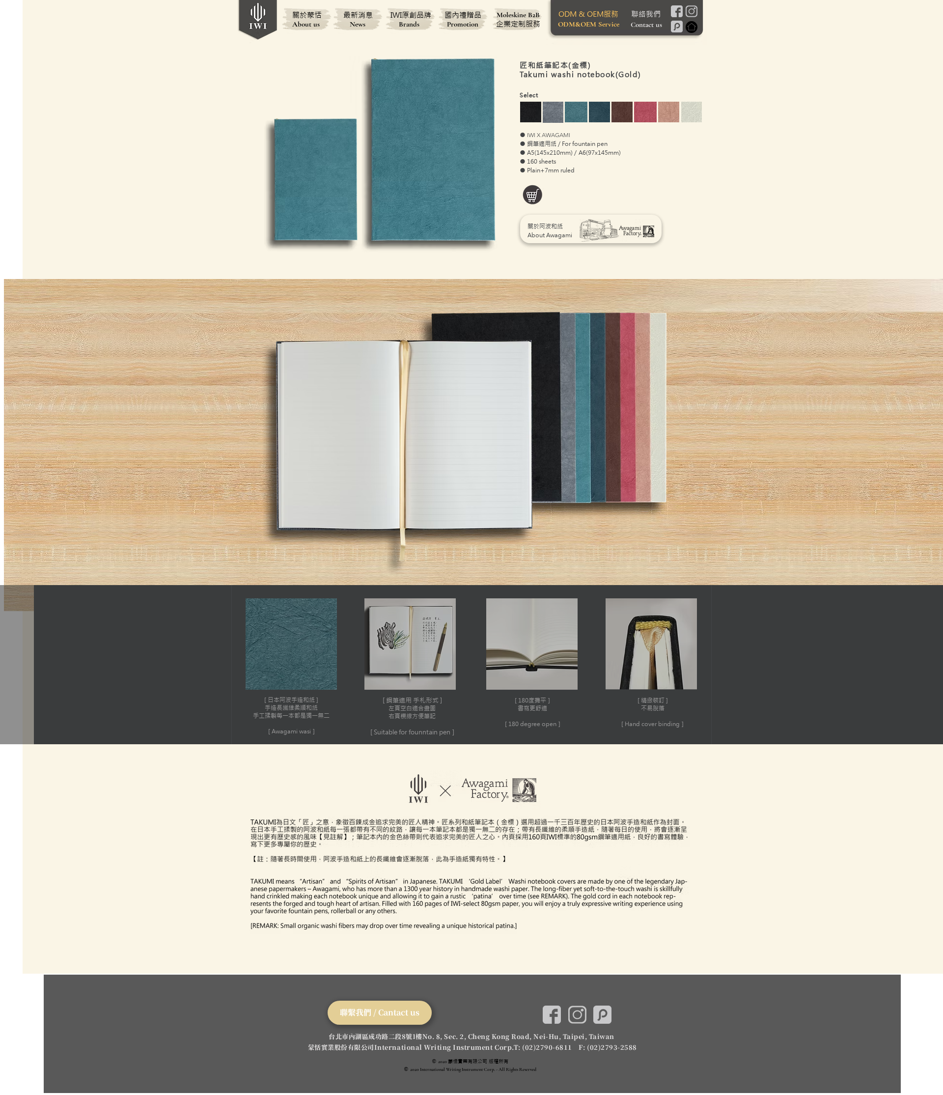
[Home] (691, 27)
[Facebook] (676, 11)
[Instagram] (691, 11)
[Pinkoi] (676, 26)
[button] (651, 664)
